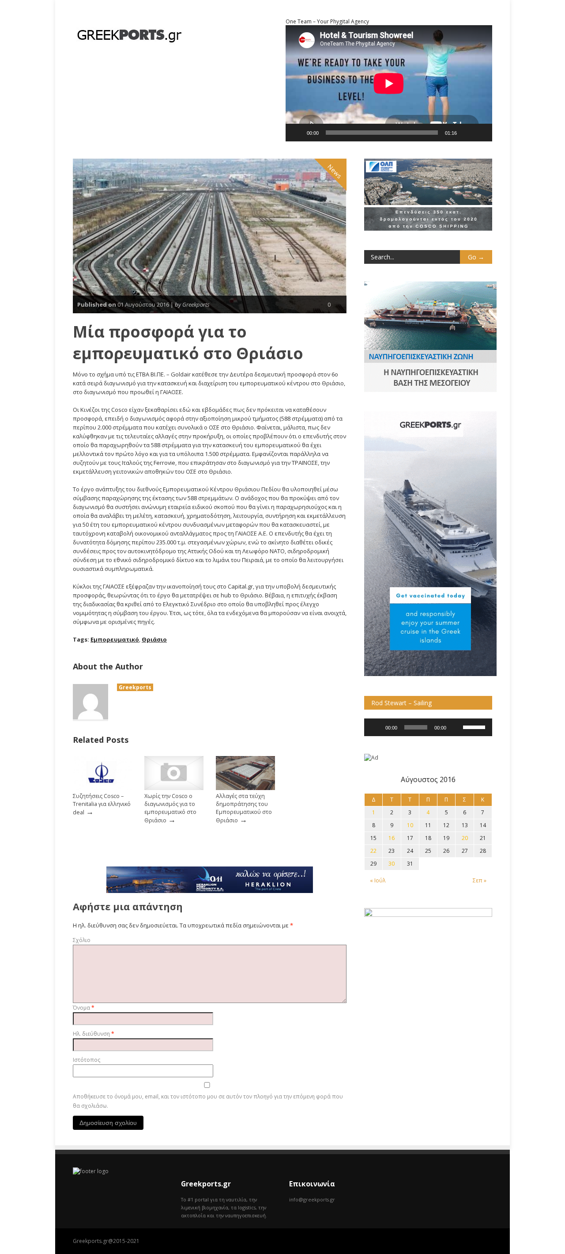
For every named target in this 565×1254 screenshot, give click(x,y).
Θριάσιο (154, 639)
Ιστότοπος (86, 1060)
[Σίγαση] (466, 132)
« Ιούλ (377, 880)
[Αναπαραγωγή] (297, 132)
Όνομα (83, 1007)
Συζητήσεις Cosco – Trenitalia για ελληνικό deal (102, 804)
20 (465, 838)
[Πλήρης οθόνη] (480, 132)
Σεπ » (479, 880)
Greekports (135, 687)
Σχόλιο (81, 940)
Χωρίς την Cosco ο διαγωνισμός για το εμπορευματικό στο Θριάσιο (170, 808)
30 (391, 863)
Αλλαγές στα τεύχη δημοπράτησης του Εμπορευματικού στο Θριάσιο (244, 808)
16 (391, 838)
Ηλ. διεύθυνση (93, 1033)
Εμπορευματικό (114, 639)
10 (410, 825)
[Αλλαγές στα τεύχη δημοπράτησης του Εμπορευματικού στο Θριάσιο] (245, 788)
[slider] (475, 726)
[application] (428, 727)
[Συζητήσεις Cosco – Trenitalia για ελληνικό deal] (102, 788)
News (335, 171)
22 (373, 851)
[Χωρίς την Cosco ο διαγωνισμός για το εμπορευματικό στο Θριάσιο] (173, 788)
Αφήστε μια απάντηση (128, 906)
